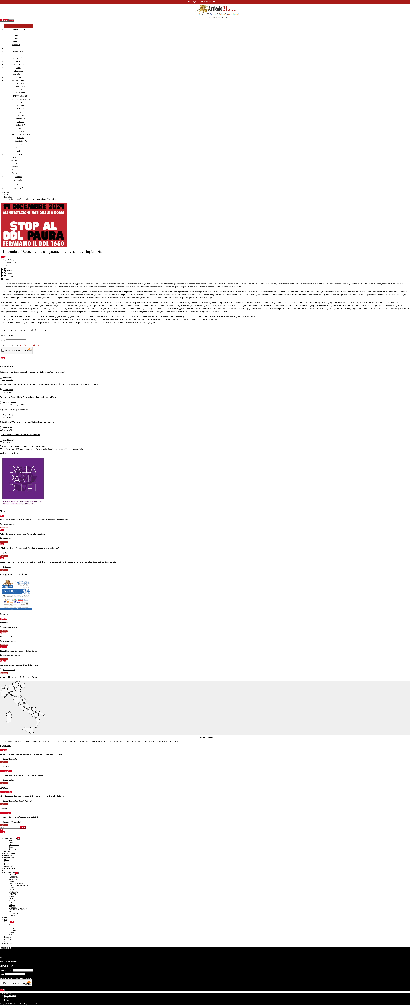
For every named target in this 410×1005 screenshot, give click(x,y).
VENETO (20, 144)
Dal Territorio (17, 81)
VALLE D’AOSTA (21, 141)
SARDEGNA (20, 125)
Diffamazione (18, 52)
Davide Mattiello (9, 525)
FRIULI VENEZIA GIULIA (20, 99)
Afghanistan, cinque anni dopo (14, 409)
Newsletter (18, 180)
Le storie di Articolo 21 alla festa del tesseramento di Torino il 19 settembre (34, 520)
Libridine (14, 167)
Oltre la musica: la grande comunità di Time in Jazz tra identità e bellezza (32, 796)
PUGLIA (20, 122)
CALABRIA (20, 90)
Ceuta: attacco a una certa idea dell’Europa (19, 665)
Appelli (18, 77)
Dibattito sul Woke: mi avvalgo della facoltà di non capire (27, 422)
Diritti (18, 68)
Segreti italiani (18, 58)
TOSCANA (20, 131)
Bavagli (18, 48)
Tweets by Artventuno (8, 961)
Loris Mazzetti (8, 390)
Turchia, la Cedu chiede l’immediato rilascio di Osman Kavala (29, 397)
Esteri (16, 35)
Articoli (3, 257)
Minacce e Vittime (18, 55)
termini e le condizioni (30, 345)
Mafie (18, 61)
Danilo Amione (8, 780)
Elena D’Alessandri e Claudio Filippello (17, 801)
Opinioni (3, 619)
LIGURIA (20, 106)
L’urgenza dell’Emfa (8, 637)
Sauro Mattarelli (9, 670)
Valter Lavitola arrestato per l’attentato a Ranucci (22, 534)
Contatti (7, 998)
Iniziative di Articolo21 (18, 74)
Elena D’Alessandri (10, 759)
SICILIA (21, 128)
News (2, 516)
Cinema (14, 160)
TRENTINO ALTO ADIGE (20, 135)
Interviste (18, 177)
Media (18, 148)
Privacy (7, 1000)
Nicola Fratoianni (9, 641)
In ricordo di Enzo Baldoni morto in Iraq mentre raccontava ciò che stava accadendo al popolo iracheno (49, 384)
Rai (18, 151)
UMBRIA (20, 138)
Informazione (16, 38)
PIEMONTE (20, 118)
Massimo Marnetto (10, 627)
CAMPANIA (20, 93)
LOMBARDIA (21, 109)
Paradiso (4, 623)
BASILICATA (20, 86)
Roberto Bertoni (9, 260)
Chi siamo (8, 994)
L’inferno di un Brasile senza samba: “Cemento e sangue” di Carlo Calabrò (32, 754)
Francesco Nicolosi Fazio (12, 656)
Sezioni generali (17, 29)
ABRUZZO (21, 83)
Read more (4, 528)
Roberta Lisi (7, 377)
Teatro (14, 173)
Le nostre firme (10, 996)
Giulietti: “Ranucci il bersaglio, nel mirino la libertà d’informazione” (32, 372)
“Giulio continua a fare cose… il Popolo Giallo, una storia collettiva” (29, 548)
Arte (14, 157)
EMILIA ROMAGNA (20, 96)
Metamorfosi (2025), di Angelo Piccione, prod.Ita (21, 775)
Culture (16, 42)
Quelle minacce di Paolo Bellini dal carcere (20, 434)
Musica (14, 170)
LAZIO (20, 102)
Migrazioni (18, 71)
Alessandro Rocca (9, 415)
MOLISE (20, 115)
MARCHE (20, 112)
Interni (16, 32)
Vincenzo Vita (8, 427)
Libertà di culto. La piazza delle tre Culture (19, 651)
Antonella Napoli (9, 402)
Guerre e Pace (18, 65)
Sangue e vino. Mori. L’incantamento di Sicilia (19, 817)
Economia (16, 45)
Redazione (7, 539)
